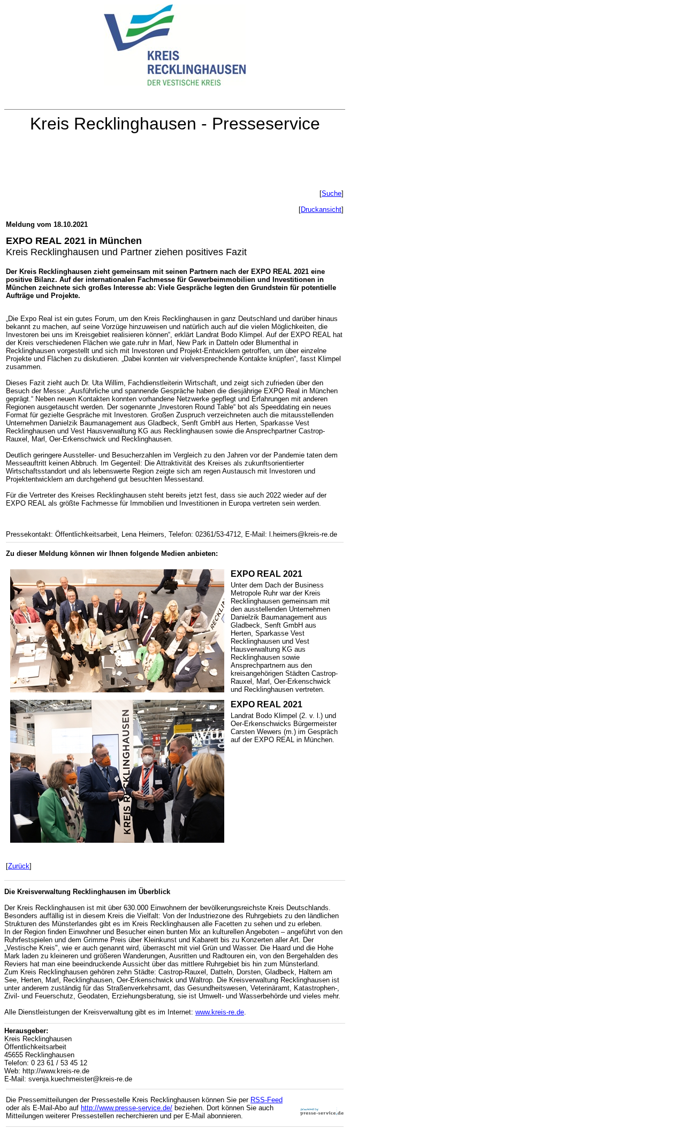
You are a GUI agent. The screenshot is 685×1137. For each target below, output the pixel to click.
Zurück (18, 866)
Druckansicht (321, 209)
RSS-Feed (266, 1100)
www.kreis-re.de (219, 1012)
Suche (331, 193)
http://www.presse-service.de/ (126, 1108)
